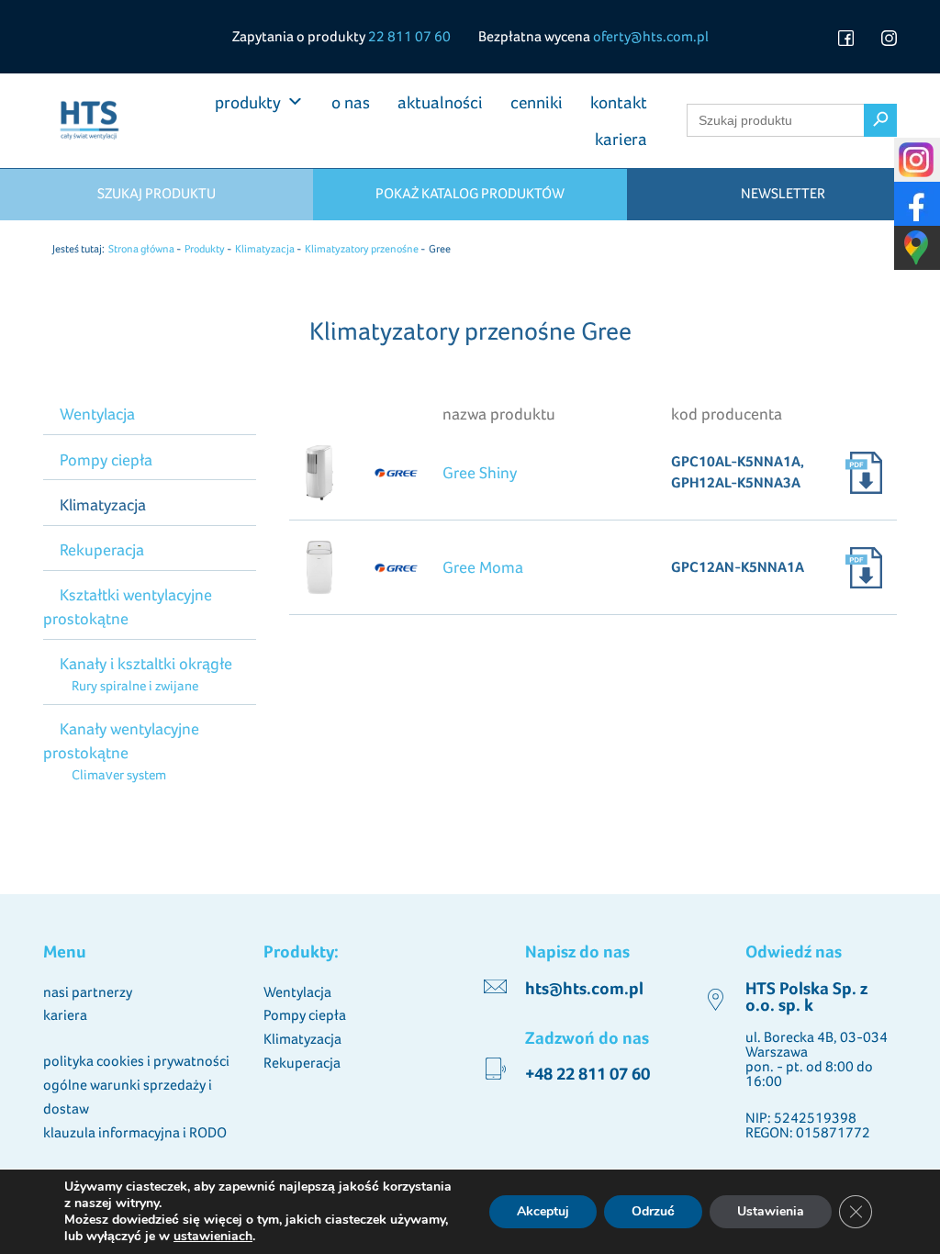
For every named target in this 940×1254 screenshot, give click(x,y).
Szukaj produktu (156, 193)
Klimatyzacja (265, 248)
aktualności (440, 102)
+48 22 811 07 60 (587, 1073)
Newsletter (783, 193)
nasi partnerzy (87, 992)
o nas (350, 102)
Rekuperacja (102, 549)
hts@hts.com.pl (584, 988)
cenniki (536, 102)
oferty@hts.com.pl (651, 36)
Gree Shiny (479, 472)
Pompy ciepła (106, 459)
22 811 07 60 (409, 36)
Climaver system (118, 774)
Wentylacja (97, 413)
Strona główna (141, 248)
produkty (248, 102)
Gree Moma (482, 567)
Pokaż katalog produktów (470, 193)
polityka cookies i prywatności (136, 1060)
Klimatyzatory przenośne (362, 248)
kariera (621, 139)
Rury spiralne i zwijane (134, 685)
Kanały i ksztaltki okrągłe (146, 663)
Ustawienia (770, 1211)
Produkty (205, 248)
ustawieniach (212, 1236)
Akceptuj (543, 1211)
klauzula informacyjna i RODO (135, 1132)
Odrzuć (653, 1211)
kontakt (618, 102)
